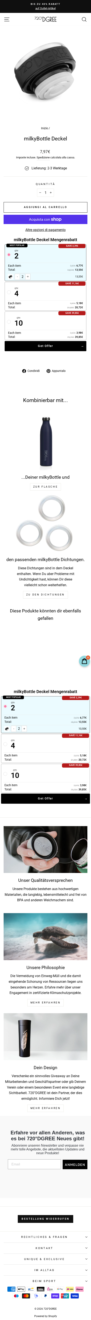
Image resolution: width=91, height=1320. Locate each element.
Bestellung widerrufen (45, 1218)
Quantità (45, 184)
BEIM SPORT (44, 1281)
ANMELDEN (75, 1164)
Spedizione (43, 157)
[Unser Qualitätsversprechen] (45, 849)
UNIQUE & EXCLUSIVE (44, 1259)
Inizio (44, 128)
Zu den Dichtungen (45, 594)
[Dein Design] (45, 1036)
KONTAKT (44, 1248)
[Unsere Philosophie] (45, 936)
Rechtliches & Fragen (44, 1236)
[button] (18, 660)
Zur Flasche (45, 486)
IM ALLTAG (44, 1270)
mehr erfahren (45, 1002)
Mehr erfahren (45, 1108)
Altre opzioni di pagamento (45, 230)
